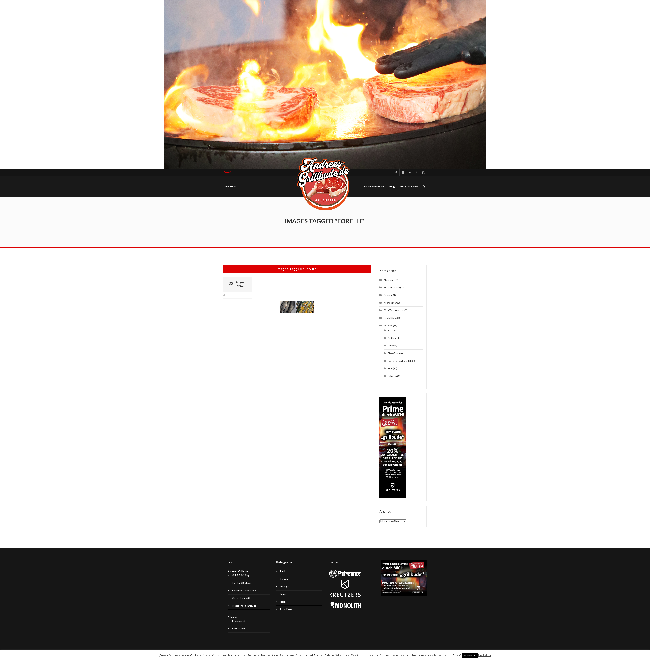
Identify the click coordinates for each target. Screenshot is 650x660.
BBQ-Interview (409, 186)
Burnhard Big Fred (241, 582)
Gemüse (388, 295)
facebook (396, 172)
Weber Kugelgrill (241, 598)
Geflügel (392, 338)
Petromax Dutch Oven (244, 590)
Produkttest (390, 317)
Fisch (390, 330)
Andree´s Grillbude (373, 186)
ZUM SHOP (230, 186)
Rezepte (388, 325)
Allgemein (389, 279)
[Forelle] (288, 307)
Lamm (391, 345)
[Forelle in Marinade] (305, 307)
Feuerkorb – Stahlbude (244, 605)
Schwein (392, 376)
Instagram (402, 172)
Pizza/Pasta (394, 353)
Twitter (409, 172)
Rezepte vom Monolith (400, 360)
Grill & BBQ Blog (240, 575)
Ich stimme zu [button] (469, 655)
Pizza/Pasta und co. (394, 310)
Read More (484, 655)
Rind (390, 368)
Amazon (423, 172)
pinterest (416, 172)
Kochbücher (390, 302)
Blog (392, 186)
